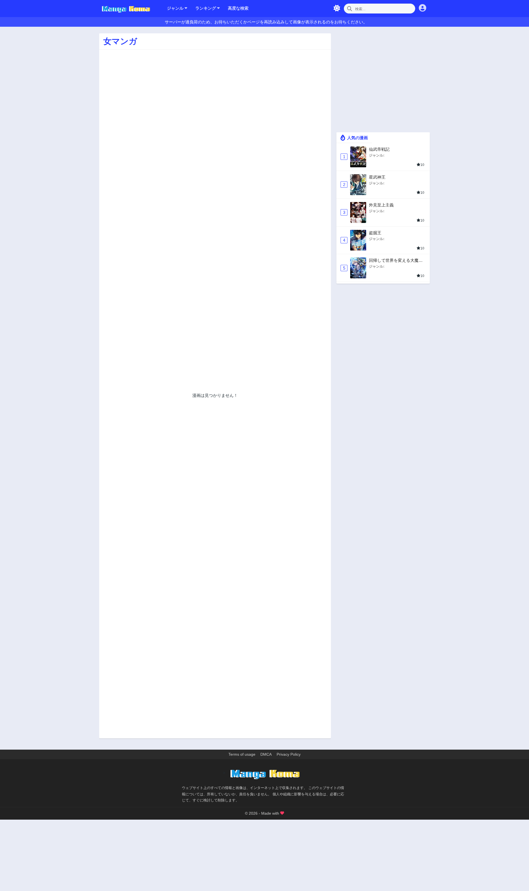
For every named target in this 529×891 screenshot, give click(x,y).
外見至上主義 (381, 205)
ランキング (206, 8)
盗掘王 (375, 232)
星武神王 (377, 177)
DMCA (266, 754)
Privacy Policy (289, 754)
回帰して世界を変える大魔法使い (396, 260)
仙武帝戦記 (379, 149)
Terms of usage (241, 754)
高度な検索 (238, 8)
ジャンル (176, 8)
